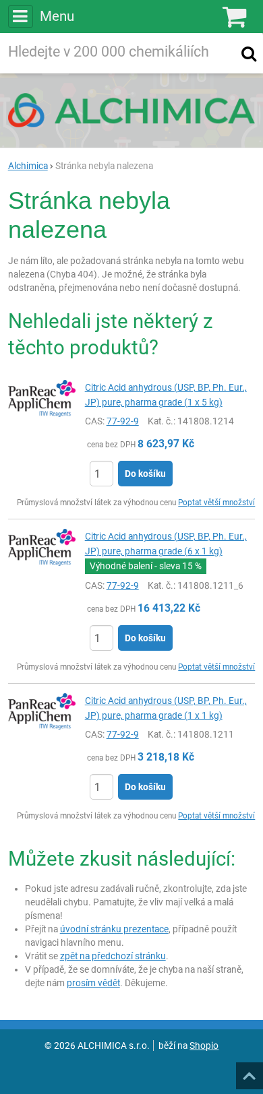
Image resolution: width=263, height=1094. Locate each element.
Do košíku (145, 473)
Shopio (203, 1045)
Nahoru (251, 1071)
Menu (57, 16)
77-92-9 (123, 421)
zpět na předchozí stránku (113, 956)
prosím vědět (93, 982)
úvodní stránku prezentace (114, 929)
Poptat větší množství (216, 502)
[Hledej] (248, 53)
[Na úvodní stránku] (131, 110)
